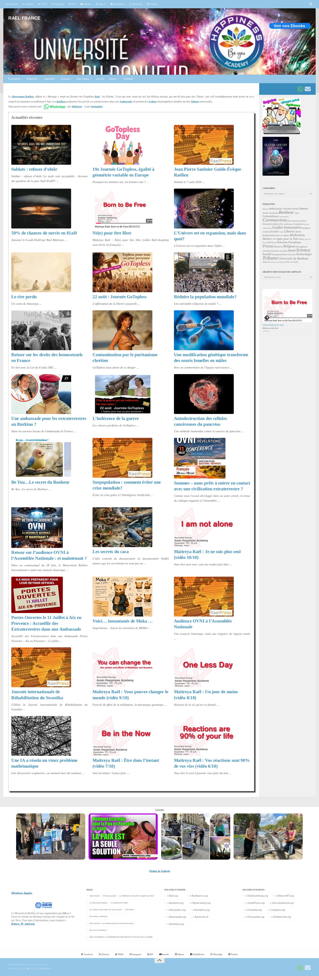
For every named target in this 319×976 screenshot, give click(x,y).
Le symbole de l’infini (119, 903)
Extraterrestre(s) (271, 224)
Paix (274, 242)
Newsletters (129, 909)
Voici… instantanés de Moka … (123, 621)
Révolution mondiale (279, 251)
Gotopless (298, 224)
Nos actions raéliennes (98, 916)
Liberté (289, 231)
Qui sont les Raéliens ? (98, 930)
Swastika (291, 254)
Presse (268, 246)
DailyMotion (119, 4)
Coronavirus (275, 219)
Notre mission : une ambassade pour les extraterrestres (111, 923)
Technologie (304, 254)
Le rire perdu (24, 296)
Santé (292, 250)
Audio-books (94, 896)
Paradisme (294, 242)
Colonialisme (270, 216)
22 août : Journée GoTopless (120, 296)
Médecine (279, 235)
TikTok (43, 4)
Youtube (87, 4)
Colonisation (284, 217)
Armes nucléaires (270, 213)
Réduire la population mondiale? (205, 296)
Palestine (282, 242)
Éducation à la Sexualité (276, 262)
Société (267, 254)
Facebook (13, 4)
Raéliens (278, 246)
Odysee (102, 4)
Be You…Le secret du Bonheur (40, 482)
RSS (73, 4)
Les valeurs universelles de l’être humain (105, 909)
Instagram (59, 4)
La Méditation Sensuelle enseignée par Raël (136, 896)
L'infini (281, 232)
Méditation (297, 235)
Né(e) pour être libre (112, 232)
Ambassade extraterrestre (284, 208)
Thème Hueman (45, 969)
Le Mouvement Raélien (98, 903)
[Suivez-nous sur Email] (308, 89)
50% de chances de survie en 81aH (44, 232)
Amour (303, 208)
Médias (286, 235)
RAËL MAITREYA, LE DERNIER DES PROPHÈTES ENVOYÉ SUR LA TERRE (121, 937)
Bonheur (286, 212)
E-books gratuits (109, 896)
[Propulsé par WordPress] (28, 969)
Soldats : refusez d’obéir (34, 169)
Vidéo (265, 262)
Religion (289, 246)
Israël (274, 231)
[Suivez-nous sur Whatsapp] (300, 89)
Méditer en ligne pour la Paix (280, 238)
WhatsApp (137, 4)
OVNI (268, 242)
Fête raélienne (286, 224)
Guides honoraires (286, 227)
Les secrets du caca (111, 551)
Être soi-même (292, 262)
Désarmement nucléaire (296, 221)
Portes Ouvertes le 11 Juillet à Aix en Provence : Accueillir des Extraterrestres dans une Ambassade (46, 623)
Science (303, 250)
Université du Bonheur (293, 258)
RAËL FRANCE (24, 18)
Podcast (153, 4)
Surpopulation (279, 254)
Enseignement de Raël (273, 325)
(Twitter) (29, 4)
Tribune (270, 258)
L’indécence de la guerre (116, 418)
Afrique (265, 209)
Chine (296, 213)
